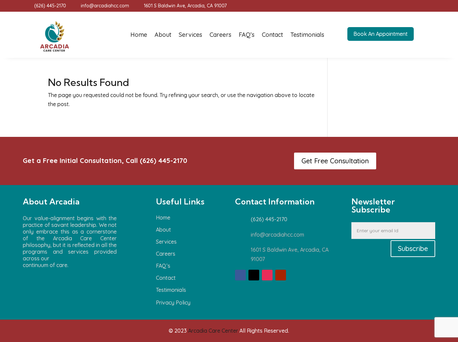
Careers (220, 34)
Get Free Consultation (335, 161)
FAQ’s (246, 34)
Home (138, 34)
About (163, 34)
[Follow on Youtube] (280, 275)
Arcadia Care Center (213, 330)
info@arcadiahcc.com (105, 6)
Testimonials (307, 34)
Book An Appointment (380, 33)
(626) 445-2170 (50, 6)
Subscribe (413, 248)
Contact (272, 34)
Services (190, 34)
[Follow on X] (253, 275)
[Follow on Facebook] (240, 275)
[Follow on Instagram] (267, 275)
